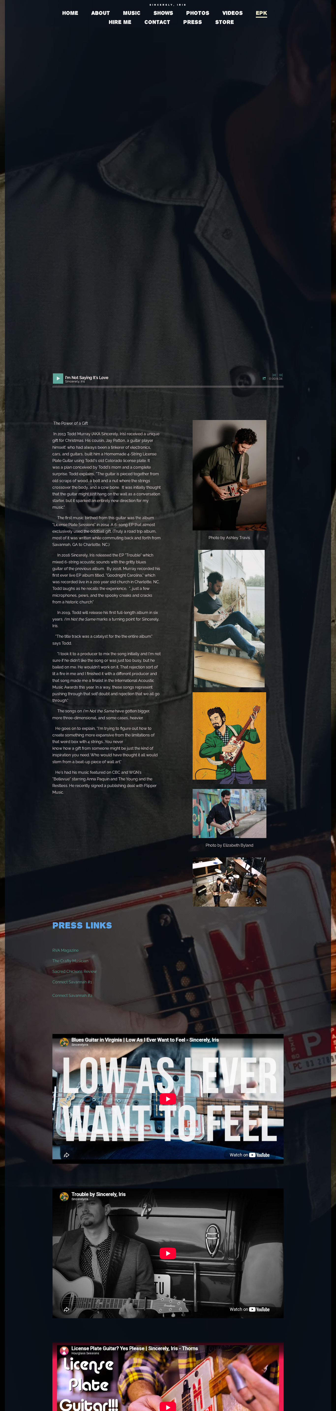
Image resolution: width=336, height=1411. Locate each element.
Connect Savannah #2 (72, 995)
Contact (157, 22)
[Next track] (281, 375)
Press (192, 22)
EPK (261, 13)
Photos (197, 13)
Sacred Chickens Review (74, 971)
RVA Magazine (65, 950)
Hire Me (120, 22)
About (101, 13)
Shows (163, 13)
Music (131, 13)
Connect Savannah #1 (72, 982)
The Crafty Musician (70, 961)
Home (70, 13)
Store (224, 22)
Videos (233, 13)
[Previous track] (274, 375)
